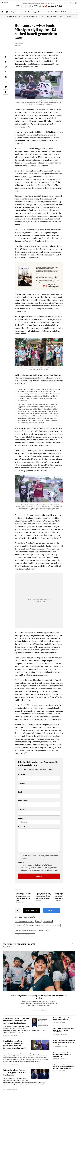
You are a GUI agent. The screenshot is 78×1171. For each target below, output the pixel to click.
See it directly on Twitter (39, 602)
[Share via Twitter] (5, 61)
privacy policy (52, 870)
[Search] (75, 12)
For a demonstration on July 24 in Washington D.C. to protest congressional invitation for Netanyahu (43, 895)
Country (21, 818)
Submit (39, 876)
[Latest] (7, 12)
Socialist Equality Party (30, 16)
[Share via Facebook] (5, 56)
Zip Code (21, 809)
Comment (21, 827)
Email (20, 792)
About (71, 3)
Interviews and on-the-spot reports (25, 930)
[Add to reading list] (5, 92)
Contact (66, 3)
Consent (21, 862)
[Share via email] (5, 76)
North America (20, 925)
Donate (69, 16)
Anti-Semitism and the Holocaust (25, 935)
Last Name (21, 783)
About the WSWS (51, 16)
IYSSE (42, 16)
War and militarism (44, 930)
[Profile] (75, 3)
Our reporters (19, 44)
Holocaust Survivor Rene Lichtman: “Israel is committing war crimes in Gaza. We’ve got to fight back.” (23, 896)
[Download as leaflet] (5, 81)
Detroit (38, 921)
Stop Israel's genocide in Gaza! (24, 921)
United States (48, 921)
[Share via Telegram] (5, 71)
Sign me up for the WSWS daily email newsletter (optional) (39, 857)
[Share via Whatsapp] (5, 66)
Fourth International (13, 16)
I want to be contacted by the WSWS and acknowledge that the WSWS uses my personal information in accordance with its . (39, 867)
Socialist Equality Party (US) (35, 925)
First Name (21, 774)
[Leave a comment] (5, 86)
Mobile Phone (23, 801)
